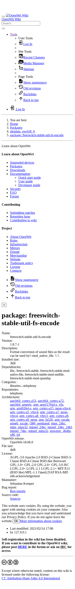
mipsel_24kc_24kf (60, 427)
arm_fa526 (46, 419)
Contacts (15, 270)
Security (15, 189)
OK (16, 521)
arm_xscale (62, 419)
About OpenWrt (20, 236)
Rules (14, 240)
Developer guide (29, 185)
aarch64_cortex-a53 (23, 401)
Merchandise (18, 255)
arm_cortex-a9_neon (23, 419)
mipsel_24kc (37, 427)
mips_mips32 (19, 427)
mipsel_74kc (18, 431)
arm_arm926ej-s (20, 408)
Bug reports (17, 491)
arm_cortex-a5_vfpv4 (24, 412)
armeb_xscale (19, 423)
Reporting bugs (20, 216)
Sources (15, 498)
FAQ (13, 192)
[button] (13, 34)
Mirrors (15, 248)
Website (15, 259)
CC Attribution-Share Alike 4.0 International (31, 578)
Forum (14, 196)
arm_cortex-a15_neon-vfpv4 (51, 408)
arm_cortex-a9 (58, 416)
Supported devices (22, 162)
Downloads (17, 170)
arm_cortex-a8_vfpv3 (33, 416)
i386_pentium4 (39, 423)
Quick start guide (29, 177)
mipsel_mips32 (38, 431)
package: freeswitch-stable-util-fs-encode (37, 135)
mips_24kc (58, 423)
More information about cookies (41, 521)
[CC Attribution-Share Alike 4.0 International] (10, 563)
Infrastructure (19, 244)
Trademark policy (21, 263)
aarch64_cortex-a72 (51, 401)
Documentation (20, 174)
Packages (16, 127)
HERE (22, 547)
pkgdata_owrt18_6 (22, 131)
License (15, 267)
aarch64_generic (21, 404)
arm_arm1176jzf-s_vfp (48, 404)
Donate (15, 252)
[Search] (3, 28)
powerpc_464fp (60, 431)
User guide (25, 181)
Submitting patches (22, 212)
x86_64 (15, 434)
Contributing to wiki (23, 220)
